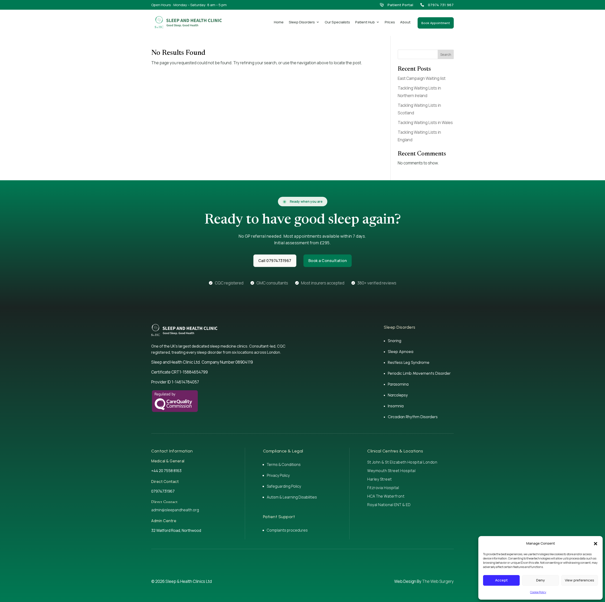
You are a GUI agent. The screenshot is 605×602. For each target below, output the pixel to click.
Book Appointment (435, 23)
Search (445, 54)
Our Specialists (337, 22)
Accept (501, 580)
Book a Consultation (327, 260)
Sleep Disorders (302, 22)
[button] (595, 543)
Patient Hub (365, 22)
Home (279, 22)
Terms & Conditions (284, 464)
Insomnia (396, 406)
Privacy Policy (278, 475)
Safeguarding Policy (284, 486)
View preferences (579, 580)
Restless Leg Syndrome (408, 362)
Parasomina (398, 384)
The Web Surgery (438, 581)
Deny (540, 580)
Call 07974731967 (274, 260)
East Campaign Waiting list (421, 78)
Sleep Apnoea (400, 351)
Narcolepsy (398, 395)
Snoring (394, 340)
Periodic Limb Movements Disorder (419, 373)
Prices (390, 22)
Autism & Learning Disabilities (292, 497)
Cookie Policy (538, 592)
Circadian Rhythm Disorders (413, 416)
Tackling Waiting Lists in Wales (425, 122)
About (405, 22)
